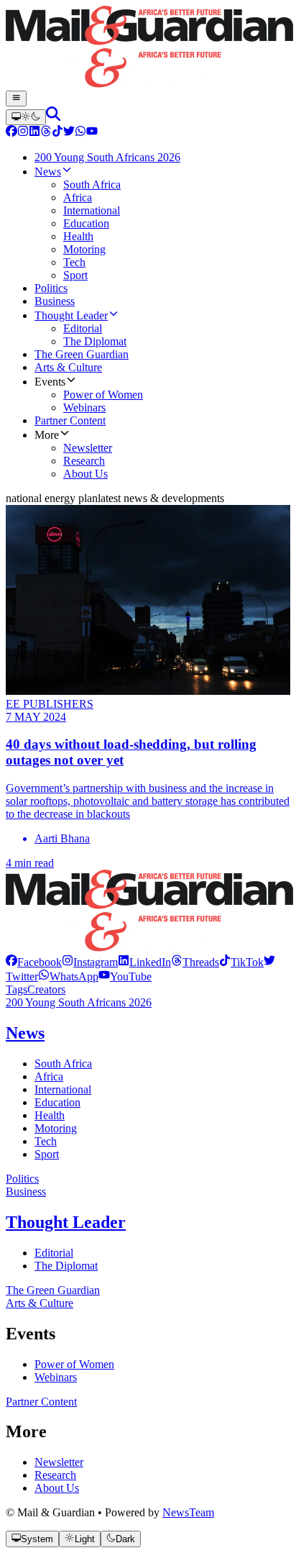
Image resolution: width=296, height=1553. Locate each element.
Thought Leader (66, 1222)
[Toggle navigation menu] (16, 98)
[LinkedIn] (34, 133)
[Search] (53, 117)
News (25, 1033)
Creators (46, 989)
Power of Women (74, 1364)
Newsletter (58, 1462)
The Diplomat (66, 1266)
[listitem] (34, 962)
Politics (22, 1178)
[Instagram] (23, 133)
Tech (45, 1141)
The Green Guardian (53, 1290)
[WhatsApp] (80, 133)
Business (26, 1191)
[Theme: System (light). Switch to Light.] (26, 117)
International (62, 1089)
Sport (46, 1154)
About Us (56, 1488)
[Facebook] (11, 133)
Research (55, 1475)
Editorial (53, 1253)
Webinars (55, 1377)
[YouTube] (92, 133)
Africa (48, 1076)
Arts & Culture (39, 1303)
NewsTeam (188, 1512)
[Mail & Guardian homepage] (148, 48)
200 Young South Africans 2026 (79, 1002)
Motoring (55, 1128)
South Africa (63, 1063)
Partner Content (41, 1401)
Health (49, 1115)
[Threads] (46, 133)
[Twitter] (69, 133)
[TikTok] (57, 133)
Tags (16, 989)
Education (57, 1102)
